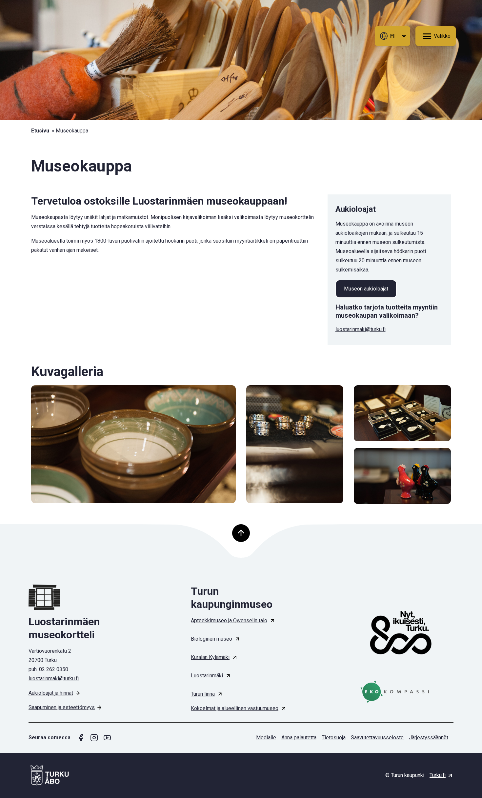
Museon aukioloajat (366, 289)
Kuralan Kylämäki (210, 657)
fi (392, 36)
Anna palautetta (298, 737)
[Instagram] (94, 738)
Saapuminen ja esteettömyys (62, 707)
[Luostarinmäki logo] (79, 597)
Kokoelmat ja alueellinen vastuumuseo (234, 708)
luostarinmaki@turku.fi (360, 329)
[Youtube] (107, 738)
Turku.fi (438, 775)
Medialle (266, 737)
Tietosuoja (334, 737)
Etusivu (40, 131)
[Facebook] (81, 738)
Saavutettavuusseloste (377, 737)
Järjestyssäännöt (428, 737)
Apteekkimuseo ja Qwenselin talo (229, 620)
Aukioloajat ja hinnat (51, 693)
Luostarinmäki (207, 675)
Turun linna (203, 694)
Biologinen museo (211, 639)
